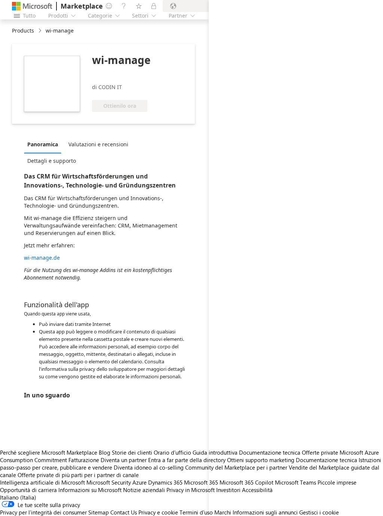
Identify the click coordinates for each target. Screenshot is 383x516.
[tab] (44, 144)
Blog (104, 452)
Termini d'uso (196, 512)
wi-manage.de (42, 257)
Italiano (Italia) (18, 497)
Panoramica (42, 144)
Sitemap (98, 512)
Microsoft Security (108, 482)
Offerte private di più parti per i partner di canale (78, 475)
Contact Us (123, 512)
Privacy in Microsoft (190, 490)
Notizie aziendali (144, 490)
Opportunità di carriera (28, 490)
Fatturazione (83, 460)
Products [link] (23, 30)
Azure (139, 482)
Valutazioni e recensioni (98, 144)
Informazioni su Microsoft (90, 490)
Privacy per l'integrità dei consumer (43, 512)
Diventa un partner (124, 460)
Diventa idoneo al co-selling (149, 467)
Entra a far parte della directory (187, 460)
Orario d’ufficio (172, 452)
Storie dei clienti (132, 452)
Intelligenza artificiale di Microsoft (42, 482)
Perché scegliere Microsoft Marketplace (48, 452)
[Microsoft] (32, 6)
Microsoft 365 (201, 482)
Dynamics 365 (165, 482)
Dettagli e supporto (51, 160)
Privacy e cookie (158, 512)
